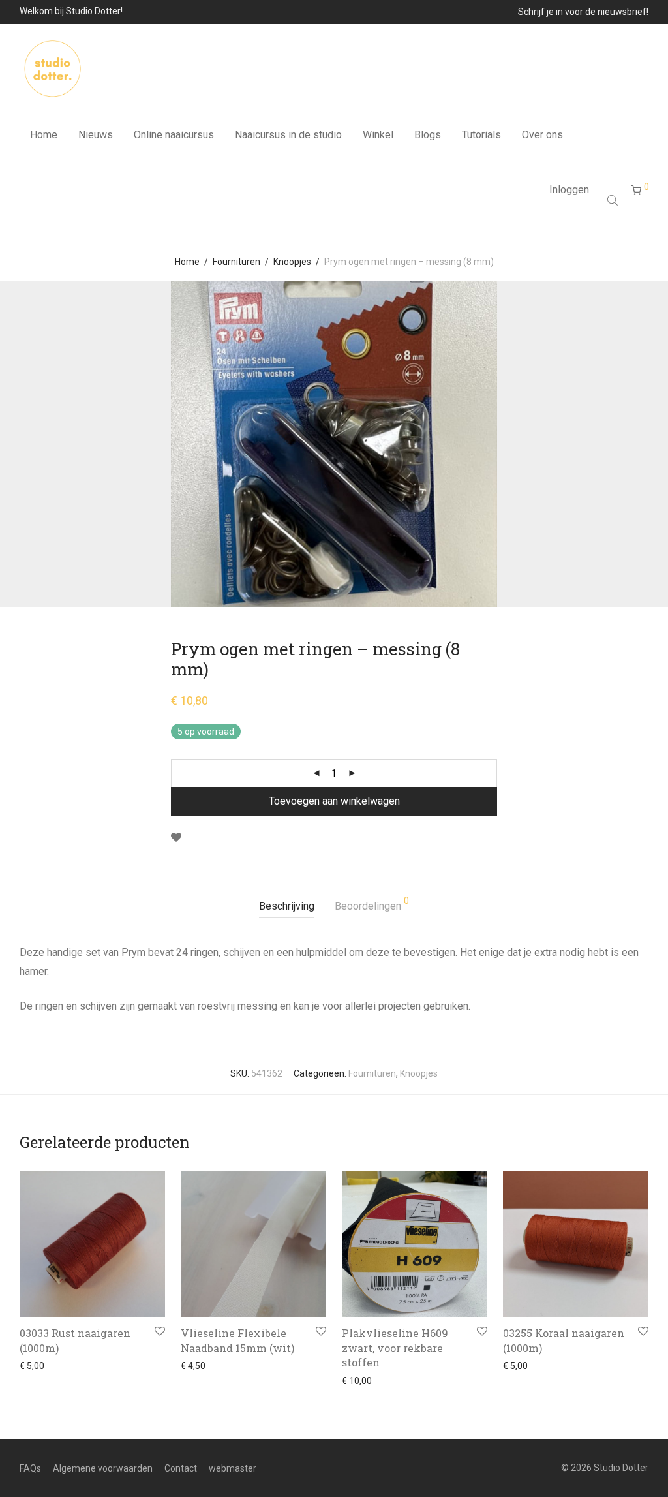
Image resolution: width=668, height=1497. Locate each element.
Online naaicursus (174, 135)
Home (43, 135)
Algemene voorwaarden (103, 1468)
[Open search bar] (613, 200)
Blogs (427, 135)
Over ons (542, 135)
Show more (39, 1366)
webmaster (232, 1468)
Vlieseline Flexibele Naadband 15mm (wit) (237, 1340)
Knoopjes (292, 261)
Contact (180, 1468)
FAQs (30, 1468)
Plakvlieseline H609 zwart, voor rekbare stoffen (395, 1347)
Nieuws (95, 135)
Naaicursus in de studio (288, 135)
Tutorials (481, 135)
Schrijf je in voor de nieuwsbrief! (583, 11)
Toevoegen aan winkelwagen (334, 801)
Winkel (378, 135)
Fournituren (236, 261)
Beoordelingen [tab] (372, 904)
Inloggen (569, 189)
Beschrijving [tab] (286, 906)
